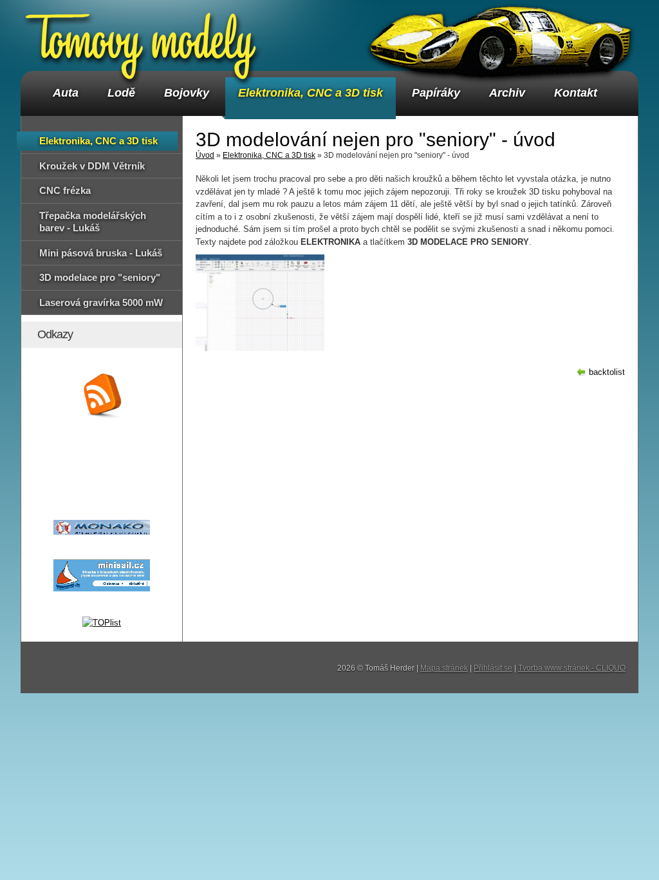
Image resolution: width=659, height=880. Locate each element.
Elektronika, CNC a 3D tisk (310, 92)
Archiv (507, 92)
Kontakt (575, 92)
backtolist (607, 372)
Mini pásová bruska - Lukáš (100, 252)
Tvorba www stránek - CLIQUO (572, 668)
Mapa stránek (444, 668)
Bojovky (186, 92)
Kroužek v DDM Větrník (92, 165)
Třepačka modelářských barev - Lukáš (92, 222)
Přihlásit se (493, 668)
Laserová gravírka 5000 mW (101, 302)
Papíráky (436, 92)
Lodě (121, 92)
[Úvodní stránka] (142, 40)
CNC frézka (65, 190)
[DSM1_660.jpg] (260, 302)
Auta (66, 92)
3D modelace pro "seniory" (99, 277)
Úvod (205, 155)
